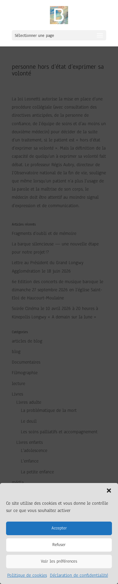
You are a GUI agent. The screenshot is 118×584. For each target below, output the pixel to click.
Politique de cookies (27, 575)
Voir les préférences (59, 561)
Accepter (59, 528)
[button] (109, 491)
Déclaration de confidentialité (79, 575)
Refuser (59, 545)
